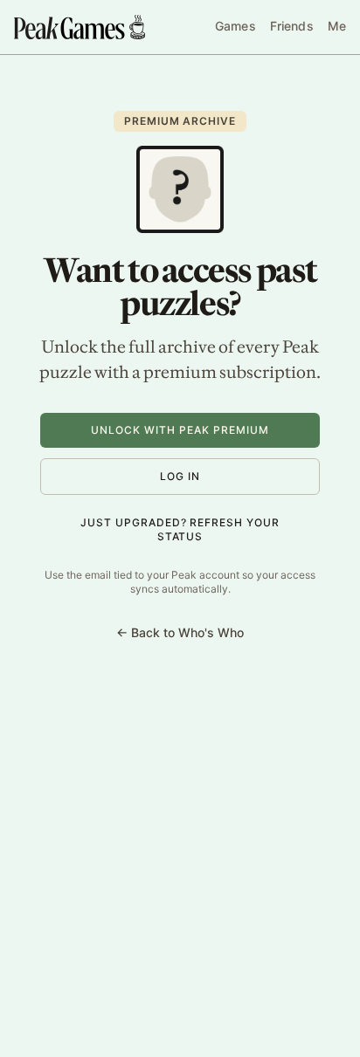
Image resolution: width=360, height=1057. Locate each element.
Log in (180, 476)
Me (337, 25)
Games (235, 25)
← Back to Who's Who (180, 632)
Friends (292, 25)
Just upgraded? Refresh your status (180, 529)
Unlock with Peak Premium (179, 429)
